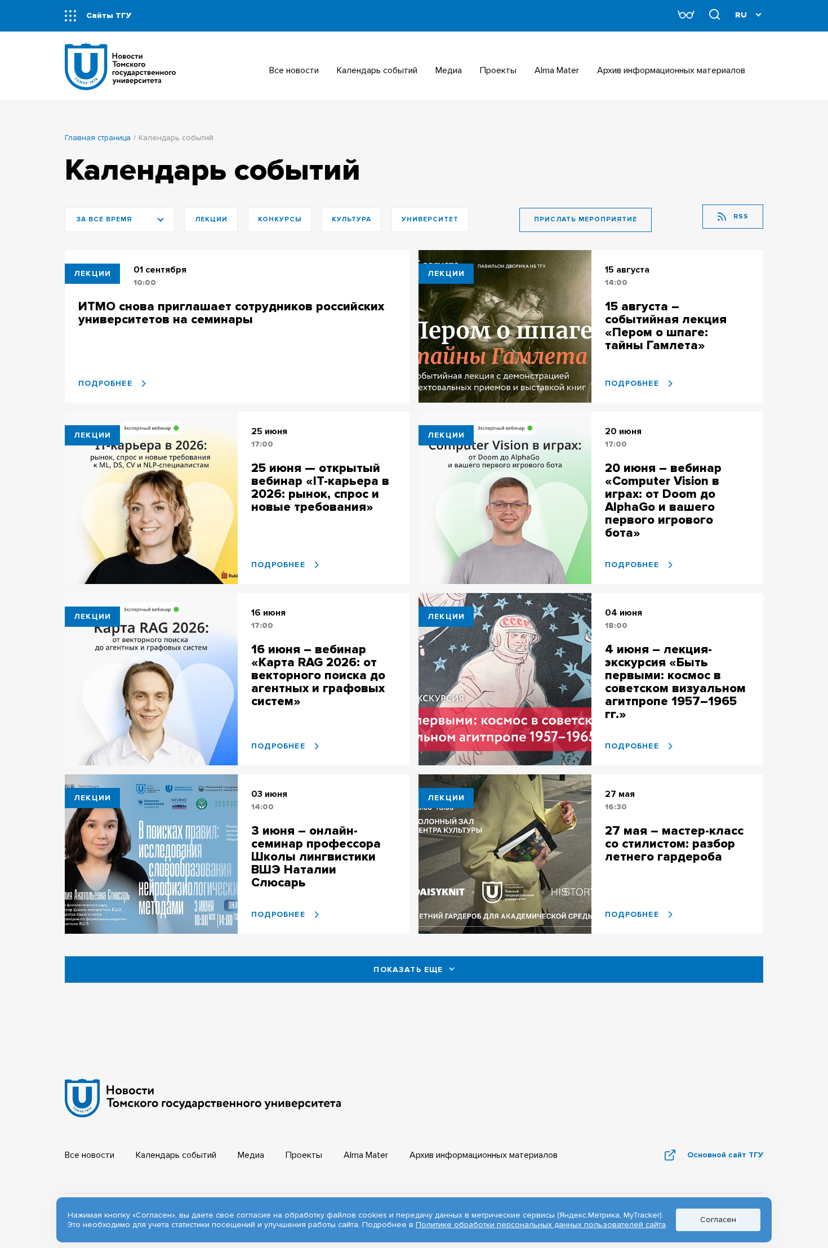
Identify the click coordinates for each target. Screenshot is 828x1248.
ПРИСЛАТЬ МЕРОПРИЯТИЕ (585, 219)
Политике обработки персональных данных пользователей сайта (541, 1224)
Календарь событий (176, 1155)
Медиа (251, 1155)
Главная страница (98, 137)
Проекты (304, 1155)
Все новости (89, 1155)
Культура (351, 219)
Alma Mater (366, 1155)
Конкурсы (279, 219)
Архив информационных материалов (483, 1155)
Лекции (211, 219)
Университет (430, 219)
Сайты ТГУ (108, 15)
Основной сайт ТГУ (725, 1155)
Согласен (718, 1219)
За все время (104, 219)
